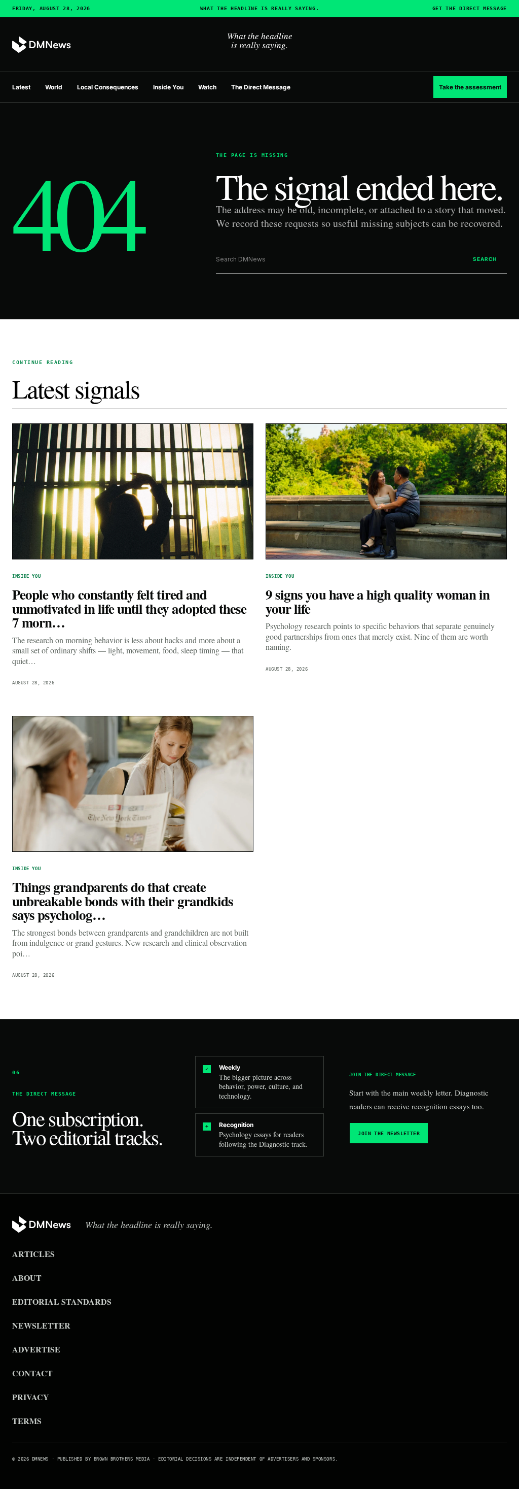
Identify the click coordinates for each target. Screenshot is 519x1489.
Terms (27, 1421)
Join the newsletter (389, 1133)
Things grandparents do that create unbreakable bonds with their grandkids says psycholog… (122, 900)
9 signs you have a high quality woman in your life (378, 601)
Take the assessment (470, 87)
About (27, 1277)
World (53, 87)
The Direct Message (260, 87)
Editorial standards (62, 1301)
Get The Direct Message (469, 8)
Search (485, 259)
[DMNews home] (41, 45)
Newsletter (41, 1325)
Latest (21, 87)
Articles (33, 1254)
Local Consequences (107, 87)
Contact (32, 1373)
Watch (207, 87)
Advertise (36, 1349)
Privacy (30, 1397)
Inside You (168, 87)
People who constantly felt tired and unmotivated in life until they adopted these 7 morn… (129, 608)
